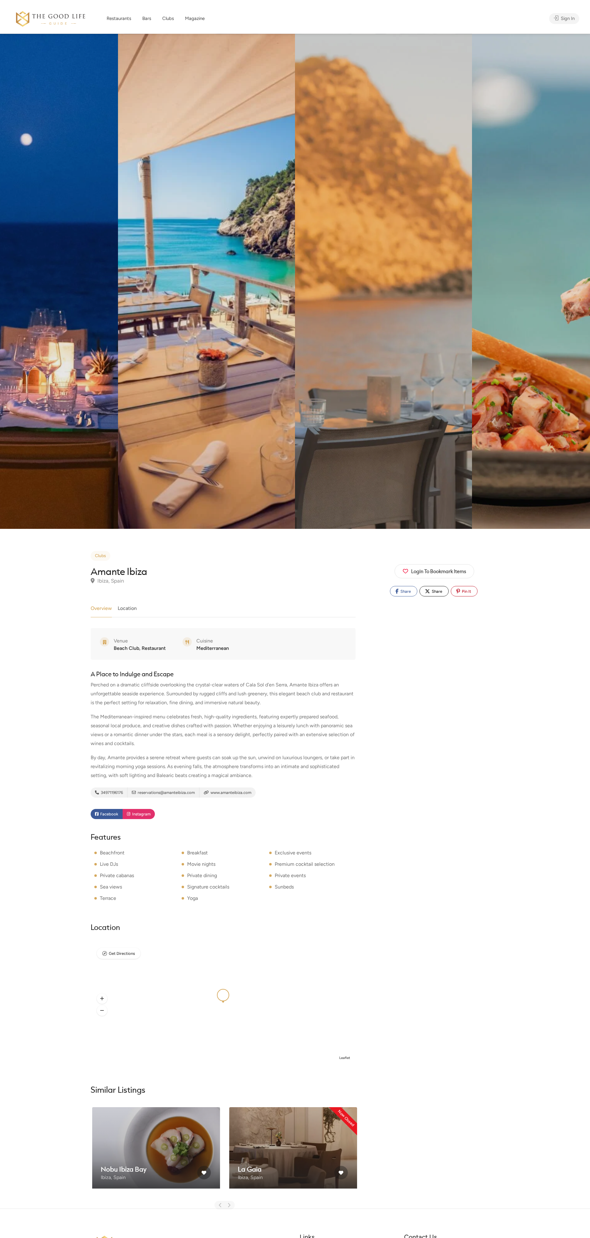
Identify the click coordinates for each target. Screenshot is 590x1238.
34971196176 (111, 792)
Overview (101, 608)
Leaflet (344, 1058)
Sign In (567, 18)
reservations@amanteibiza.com (166, 792)
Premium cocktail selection (305, 864)
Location (127, 608)
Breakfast (197, 853)
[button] (102, 998)
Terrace (108, 898)
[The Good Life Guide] (50, 17)
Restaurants (119, 18)
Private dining (202, 875)
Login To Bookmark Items (438, 571)
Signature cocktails (208, 887)
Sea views (111, 887)
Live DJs (109, 864)
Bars (146, 18)
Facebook (108, 814)
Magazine (195, 18)
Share (405, 591)
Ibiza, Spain (110, 581)
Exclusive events (293, 853)
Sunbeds (284, 887)
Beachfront (112, 853)
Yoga (192, 898)
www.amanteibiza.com (230, 792)
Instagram (141, 814)
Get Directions (122, 953)
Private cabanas (117, 875)
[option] (383, 281)
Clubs (168, 18)
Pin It (466, 591)
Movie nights (201, 864)
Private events (290, 875)
